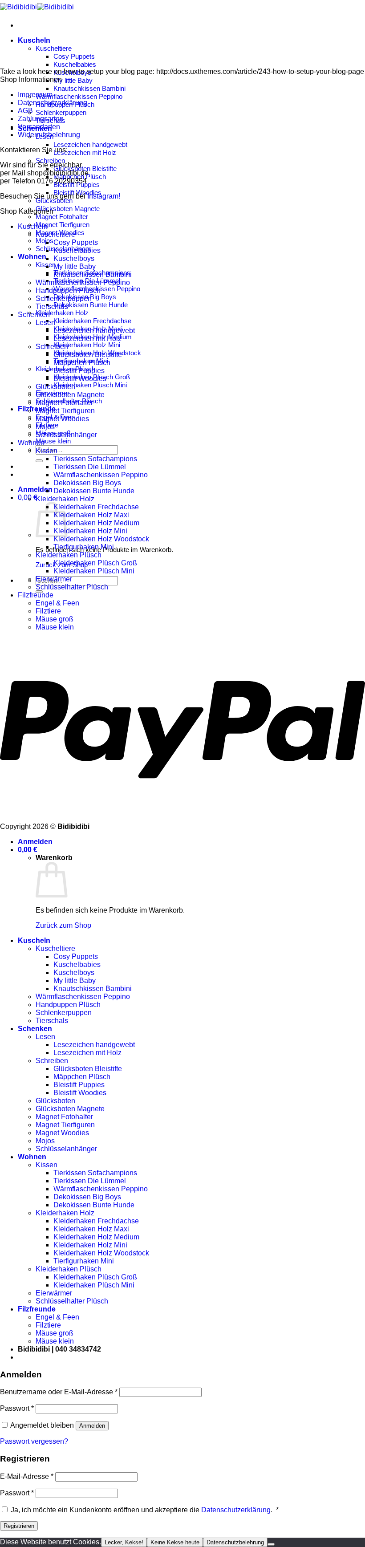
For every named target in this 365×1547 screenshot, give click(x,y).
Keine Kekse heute (174, 1542)
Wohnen (32, 256)
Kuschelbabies (74, 64)
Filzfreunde (35, 595)
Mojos (44, 240)
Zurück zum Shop (63, 925)
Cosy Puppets (74, 56)
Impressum (35, 94)
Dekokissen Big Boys (87, 483)
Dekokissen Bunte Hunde (90, 305)
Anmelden (92, 1425)
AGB (25, 110)
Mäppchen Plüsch (81, 362)
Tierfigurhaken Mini (83, 547)
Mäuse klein (53, 441)
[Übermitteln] (39, 460)
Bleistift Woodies (79, 378)
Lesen (45, 322)
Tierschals (52, 306)
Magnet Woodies (62, 418)
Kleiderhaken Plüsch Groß (95, 563)
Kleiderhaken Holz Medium (96, 523)
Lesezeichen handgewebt (90, 144)
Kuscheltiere (54, 48)
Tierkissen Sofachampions (95, 459)
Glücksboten (54, 200)
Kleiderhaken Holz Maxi (91, 515)
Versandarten (39, 126)
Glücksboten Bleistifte (85, 168)
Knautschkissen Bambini (89, 88)
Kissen (46, 451)
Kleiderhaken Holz (62, 313)
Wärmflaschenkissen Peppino (79, 96)
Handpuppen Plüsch (68, 290)
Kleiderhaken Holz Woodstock (101, 539)
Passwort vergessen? (34, 1441)
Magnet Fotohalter (62, 216)
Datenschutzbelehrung (235, 1542)
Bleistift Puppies (79, 370)
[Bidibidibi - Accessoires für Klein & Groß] (37, 7)
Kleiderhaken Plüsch (68, 555)
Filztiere (48, 611)
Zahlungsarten (41, 118)
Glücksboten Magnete (68, 208)
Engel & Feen (57, 603)
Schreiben (50, 160)
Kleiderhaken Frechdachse (92, 321)
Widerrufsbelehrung (49, 134)
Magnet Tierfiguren (62, 224)
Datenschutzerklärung (52, 102)
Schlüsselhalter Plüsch (72, 587)
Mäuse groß (54, 619)
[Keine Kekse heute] (271, 1544)
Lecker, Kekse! (124, 1542)
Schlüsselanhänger (66, 435)
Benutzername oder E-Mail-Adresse (59, 1392)
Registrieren (19, 1526)
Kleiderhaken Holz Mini (86, 345)
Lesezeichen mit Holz (84, 152)
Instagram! (103, 196)
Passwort (17, 1408)
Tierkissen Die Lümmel (89, 467)
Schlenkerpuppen (61, 112)
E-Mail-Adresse (26, 1476)
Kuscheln (34, 40)
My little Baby (73, 80)
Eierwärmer (54, 579)
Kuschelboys (73, 258)
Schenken (34, 314)
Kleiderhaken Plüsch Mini (90, 385)
